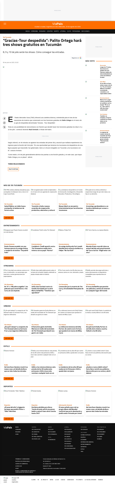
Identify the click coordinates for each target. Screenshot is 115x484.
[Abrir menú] (19, 23)
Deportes (83, 446)
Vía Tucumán (51, 431)
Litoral (63, 31)
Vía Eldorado (68, 431)
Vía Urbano (100, 429)
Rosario (42, 31)
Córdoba (34, 31)
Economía (83, 439)
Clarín (33, 479)
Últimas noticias (86, 435)
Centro (50, 31)
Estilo (82, 449)
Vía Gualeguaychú (69, 448)
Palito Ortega (13, 169)
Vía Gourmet (100, 434)
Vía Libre (99, 436)
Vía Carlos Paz (36, 429)
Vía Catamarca (52, 434)
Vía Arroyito (35, 431)
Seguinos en (75, 58)
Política (83, 437)
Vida (82, 451)
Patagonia (76, 31)
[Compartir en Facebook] (4, 118)
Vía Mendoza (51, 439)
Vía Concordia (68, 446)
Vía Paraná (67, 443)
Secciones (85, 31)
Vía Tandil (35, 434)
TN (38, 479)
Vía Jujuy (51, 429)
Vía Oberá (67, 436)
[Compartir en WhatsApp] (4, 122)
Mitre (51, 479)
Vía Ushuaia (84, 429)
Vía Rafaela (67, 441)
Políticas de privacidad (22, 461)
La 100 (57, 479)
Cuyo (69, 31)
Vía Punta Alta (36, 439)
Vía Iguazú (67, 434)
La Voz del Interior (90, 479)
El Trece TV (44, 479)
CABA (17, 434)
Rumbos (99, 439)
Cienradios (70, 479)
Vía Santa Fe (68, 439)
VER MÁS (7, 217)
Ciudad (63, 479)
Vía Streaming (101, 431)
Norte (56, 31)
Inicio (28, 31)
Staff (17, 468)
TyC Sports (79, 479)
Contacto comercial (21, 463)
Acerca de (18, 466)
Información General (87, 442)
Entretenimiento (86, 444)
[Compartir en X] (4, 127)
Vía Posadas (68, 429)
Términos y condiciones (22, 459)
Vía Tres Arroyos (37, 436)
